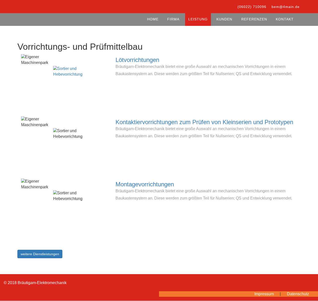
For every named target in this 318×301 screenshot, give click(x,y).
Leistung (198, 19)
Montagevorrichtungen (145, 184)
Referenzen (254, 19)
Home (153, 19)
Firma (173, 19)
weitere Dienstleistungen (40, 254)
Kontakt (285, 19)
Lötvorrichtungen (137, 59)
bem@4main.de (286, 7)
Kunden (224, 19)
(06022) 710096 (252, 7)
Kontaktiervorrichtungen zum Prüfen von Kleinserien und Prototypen (204, 122)
